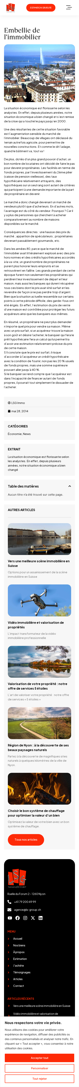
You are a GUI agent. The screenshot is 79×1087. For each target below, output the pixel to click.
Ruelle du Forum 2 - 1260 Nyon (26, 894)
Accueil (17, 938)
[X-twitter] (32, 918)
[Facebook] (17, 918)
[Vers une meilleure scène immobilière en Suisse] (8, 1005)
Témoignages (21, 972)
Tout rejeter (39, 1078)
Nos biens (19, 945)
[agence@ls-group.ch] (9, 910)
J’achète (18, 965)
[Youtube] (9, 918)
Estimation (20, 958)
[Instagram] (25, 918)
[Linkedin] (40, 918)
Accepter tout (39, 1057)
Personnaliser (39, 1068)
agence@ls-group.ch (27, 909)
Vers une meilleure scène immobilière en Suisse (41, 1005)
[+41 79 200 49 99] (9, 902)
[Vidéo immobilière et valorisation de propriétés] (8, 1015)
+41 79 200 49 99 (25, 901)
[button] (69, 8)
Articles (18, 979)
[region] (39, 1051)
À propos (19, 952)
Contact (18, 985)
